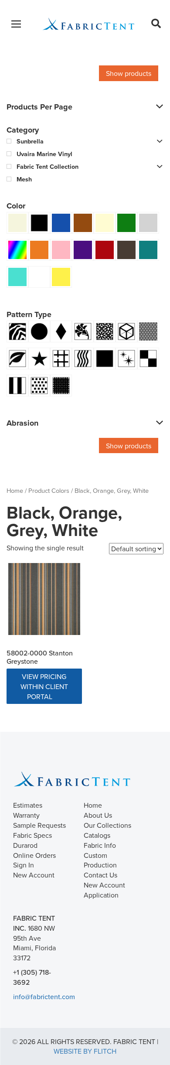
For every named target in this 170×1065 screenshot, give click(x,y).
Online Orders (34, 855)
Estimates (27, 805)
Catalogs (97, 835)
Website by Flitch (85, 1051)
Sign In (23, 865)
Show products (128, 73)
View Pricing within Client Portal (44, 686)
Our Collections (107, 825)
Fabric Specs (32, 835)
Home (15, 490)
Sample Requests (39, 825)
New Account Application (104, 890)
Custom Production (100, 860)
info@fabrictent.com (44, 996)
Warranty (26, 815)
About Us (98, 815)
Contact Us (100, 875)
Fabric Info (100, 845)
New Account (33, 875)
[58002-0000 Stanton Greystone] (44, 599)
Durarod (25, 845)
